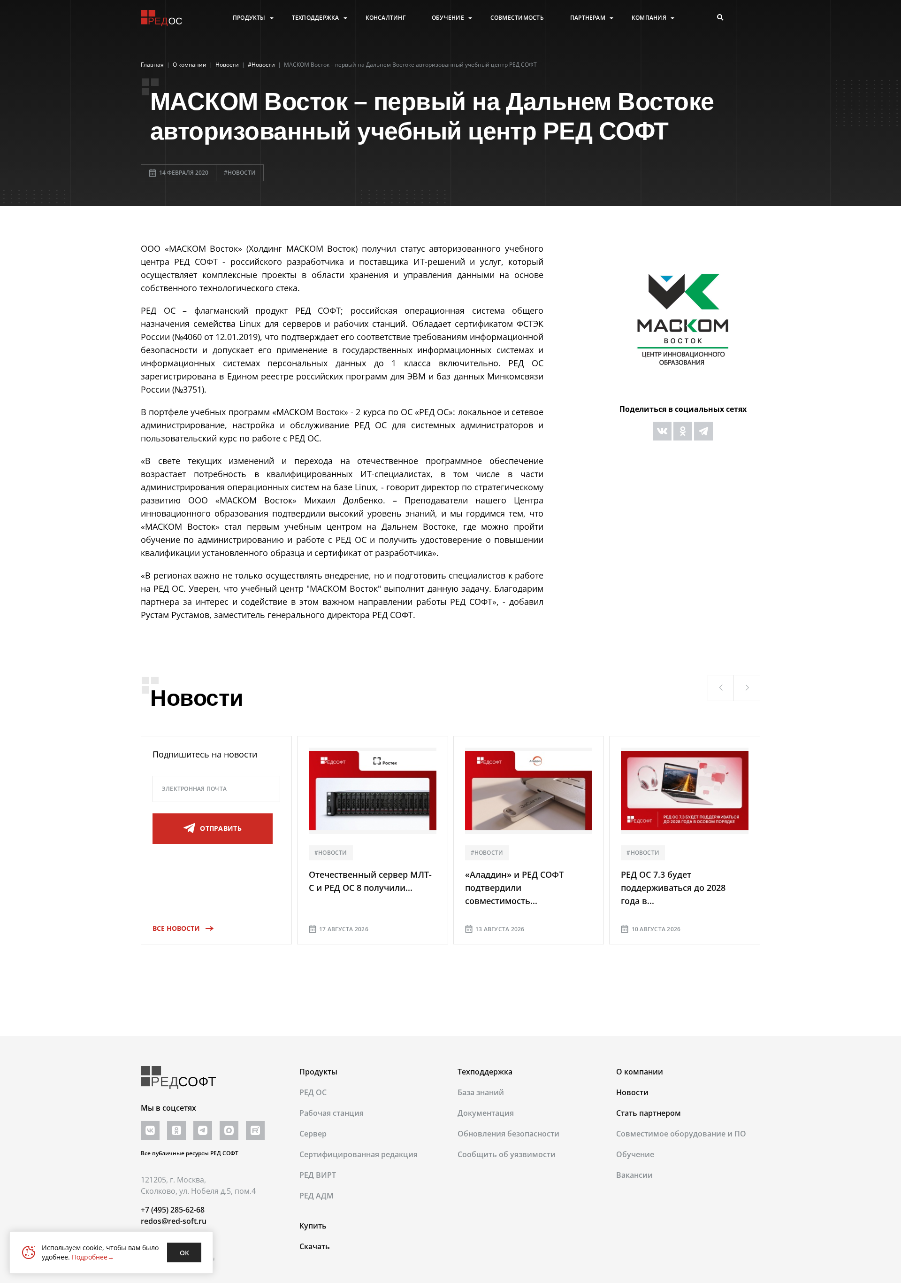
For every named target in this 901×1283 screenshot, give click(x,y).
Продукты (249, 18)
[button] (721, 688)
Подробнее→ (93, 1256)
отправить (221, 828)
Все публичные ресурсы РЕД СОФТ (189, 1153)
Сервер (313, 1133)
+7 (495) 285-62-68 (173, 1210)
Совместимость (517, 18)
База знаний (481, 1092)
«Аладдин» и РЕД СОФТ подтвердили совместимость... (514, 887)
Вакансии (634, 1175)
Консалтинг (385, 18)
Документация (486, 1113)
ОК (184, 1252)
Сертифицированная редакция (358, 1154)
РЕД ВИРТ (317, 1175)
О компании (639, 1072)
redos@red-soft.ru (173, 1221)
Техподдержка (315, 18)
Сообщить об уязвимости (507, 1154)
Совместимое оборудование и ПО (681, 1133)
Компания (649, 18)
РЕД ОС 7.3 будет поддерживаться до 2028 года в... (673, 887)
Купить (313, 1226)
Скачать (314, 1246)
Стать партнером (648, 1113)
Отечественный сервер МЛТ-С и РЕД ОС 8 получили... (370, 881)
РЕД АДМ (316, 1195)
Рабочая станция (331, 1113)
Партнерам (587, 18)
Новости (632, 1092)
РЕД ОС (313, 1092)
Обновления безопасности (508, 1133)
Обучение (448, 18)
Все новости (176, 928)
